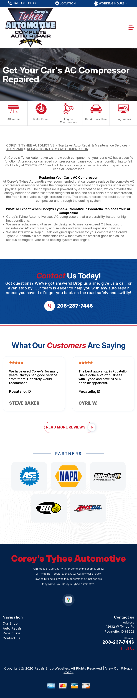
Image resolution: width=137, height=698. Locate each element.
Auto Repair (12, 628)
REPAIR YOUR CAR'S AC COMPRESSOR (57, 149)
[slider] (16, 362)
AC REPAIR (14, 149)
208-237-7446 (35, 165)
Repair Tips (12, 633)
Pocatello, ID (20, 391)
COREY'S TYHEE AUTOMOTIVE (30, 145)
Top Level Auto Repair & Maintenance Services (92, 145)
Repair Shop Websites (51, 668)
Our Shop (10, 623)
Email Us (127, 648)
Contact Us (12, 638)
